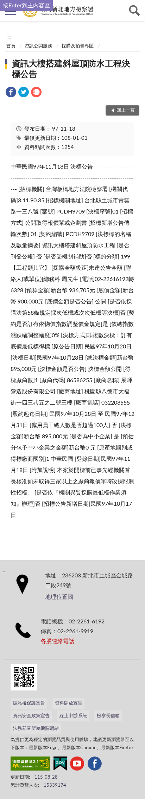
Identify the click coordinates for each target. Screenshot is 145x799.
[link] (11, 93)
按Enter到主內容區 (26, 5)
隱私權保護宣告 (29, 703)
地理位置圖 (59, 597)
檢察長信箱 (108, 716)
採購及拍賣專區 (78, 46)
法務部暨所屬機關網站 (36, 728)
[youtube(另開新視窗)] (77, 765)
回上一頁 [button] (125, 110)
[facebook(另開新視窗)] (95, 765)
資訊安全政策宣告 (31, 716)
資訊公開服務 (38, 46)
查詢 (134, 10)
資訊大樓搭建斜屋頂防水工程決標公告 (71, 69)
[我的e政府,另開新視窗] (60, 765)
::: (9, 37)
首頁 (10, 46)
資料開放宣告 (68, 703)
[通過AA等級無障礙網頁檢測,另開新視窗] (30, 765)
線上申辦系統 (73, 716)
